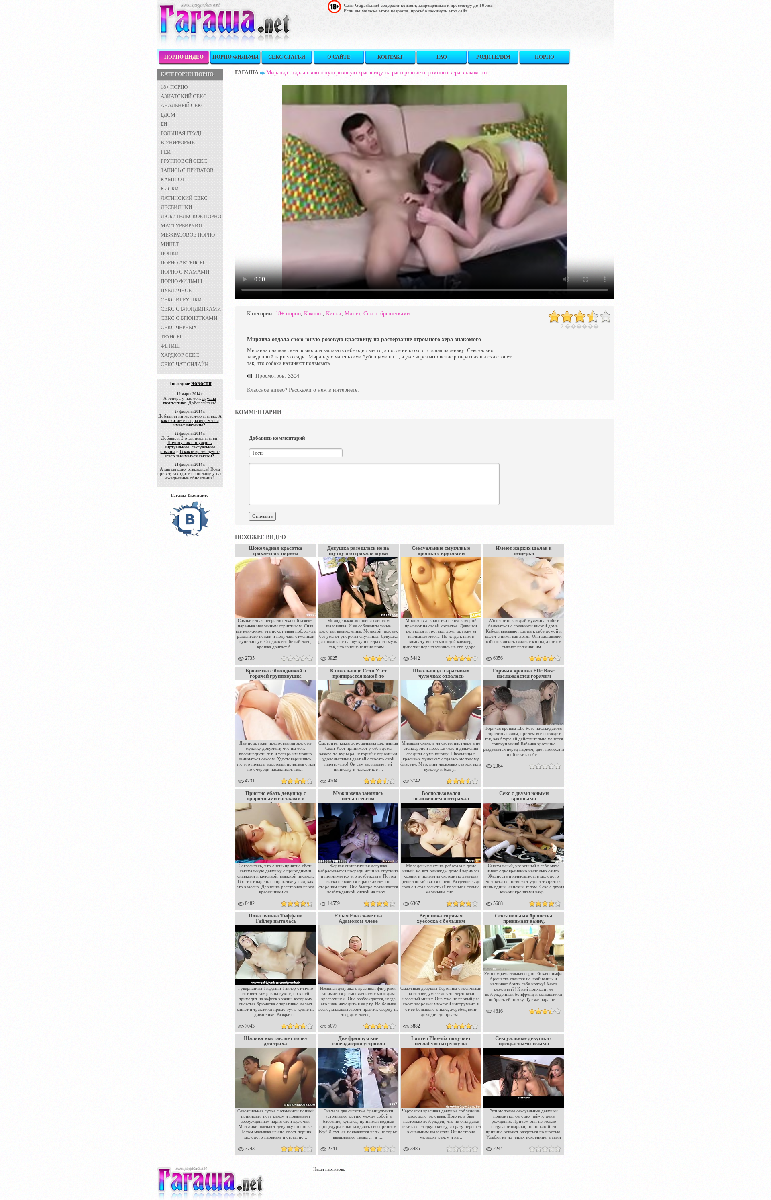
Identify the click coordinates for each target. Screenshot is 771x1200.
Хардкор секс (180, 355)
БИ (164, 124)
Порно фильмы (235, 57)
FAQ (441, 57)
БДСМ (168, 115)
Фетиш (170, 346)
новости (201, 383)
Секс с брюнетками (189, 318)
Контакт (390, 57)
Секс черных (179, 327)
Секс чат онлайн (184, 364)
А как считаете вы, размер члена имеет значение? (191, 420)
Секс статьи (286, 57)
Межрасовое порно (188, 235)
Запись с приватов (187, 170)
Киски (170, 189)
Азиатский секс (184, 96)
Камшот (173, 179)
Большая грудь (181, 133)
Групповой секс (184, 161)
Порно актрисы (182, 263)
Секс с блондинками (191, 309)
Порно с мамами (185, 272)
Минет (170, 244)
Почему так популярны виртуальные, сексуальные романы (187, 447)
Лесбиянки (176, 207)
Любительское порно (191, 216)
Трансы (171, 337)
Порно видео (184, 57)
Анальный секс (183, 105)
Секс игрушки (181, 300)
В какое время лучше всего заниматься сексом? (192, 453)
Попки (170, 253)
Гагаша (247, 73)
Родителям (493, 57)
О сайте (339, 57)
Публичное (176, 290)
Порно (544, 57)
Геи (166, 152)
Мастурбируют (182, 226)
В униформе (178, 142)
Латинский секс (184, 198)
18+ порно (174, 87)
